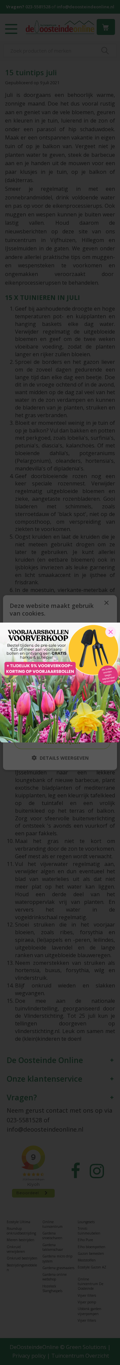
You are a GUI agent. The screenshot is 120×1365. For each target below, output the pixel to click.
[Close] (110, 632)
